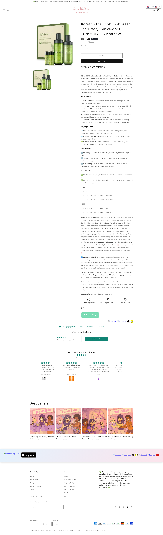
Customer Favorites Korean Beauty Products (66, 437)
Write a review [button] (97, 339)
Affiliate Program (69, 486)
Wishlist (66, 493)
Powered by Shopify (52, 530)
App (65, 496)
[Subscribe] (61, 507)
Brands (32, 489)
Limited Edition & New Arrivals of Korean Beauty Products (94, 437)
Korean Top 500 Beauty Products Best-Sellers (42, 437)
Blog (31, 493)
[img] (81, 355)
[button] (4, 10)
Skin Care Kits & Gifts (36, 486)
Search (66, 476)
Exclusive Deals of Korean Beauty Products (120, 437)
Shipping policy (90, 530)
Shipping (91, 41)
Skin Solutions (34, 479)
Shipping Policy (69, 483)
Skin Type (32, 483)
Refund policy (70, 530)
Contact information (36, 496)
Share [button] (84, 308)
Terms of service (80, 530)
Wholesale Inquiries (70, 479)
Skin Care (32, 476)
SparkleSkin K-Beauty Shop (40, 530)
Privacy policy (62, 530)
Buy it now (101, 61)
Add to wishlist (89, 315)
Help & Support (69, 489)
